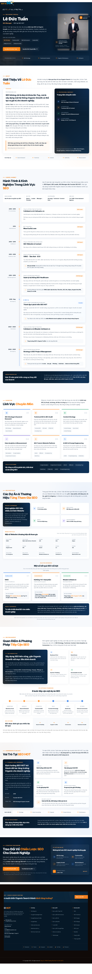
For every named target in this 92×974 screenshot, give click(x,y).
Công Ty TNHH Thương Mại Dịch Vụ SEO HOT (51, 960)
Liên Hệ (21, 9)
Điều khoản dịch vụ (35, 928)
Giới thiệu (7, 9)
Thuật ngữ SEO (77, 938)
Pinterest (66, 947)
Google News (34, 921)
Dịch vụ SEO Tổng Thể (57, 911)
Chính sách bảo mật (35, 925)
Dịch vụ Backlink (56, 921)
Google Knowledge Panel (36, 914)
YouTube (57, 947)
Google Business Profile (36, 918)
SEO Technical (77, 914)
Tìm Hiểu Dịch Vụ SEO (27, 868)
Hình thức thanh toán (35, 931)
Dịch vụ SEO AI (56, 918)
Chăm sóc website (57, 931)
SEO (6, 908)
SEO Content (77, 925)
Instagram (42, 947)
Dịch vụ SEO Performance (58, 914)
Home (4, 9)
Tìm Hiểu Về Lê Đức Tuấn (10, 49)
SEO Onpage (77, 918)
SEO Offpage (77, 921)
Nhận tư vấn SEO (82, 896)
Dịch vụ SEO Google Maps (58, 928)
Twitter (34, 947)
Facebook (26, 947)
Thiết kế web (55, 935)
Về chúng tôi (33, 911)
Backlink (76, 931)
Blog (17, 9)
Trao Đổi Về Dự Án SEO (10, 868)
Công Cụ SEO (77, 935)
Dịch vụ (12, 9)
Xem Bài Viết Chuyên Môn (29, 49)
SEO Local (76, 928)
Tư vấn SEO (55, 925)
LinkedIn (50, 947)
